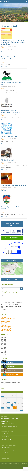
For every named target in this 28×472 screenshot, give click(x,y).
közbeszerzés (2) (5, 321)
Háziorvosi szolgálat (6, 447)
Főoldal (3, 24)
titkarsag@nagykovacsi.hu (10, 426)
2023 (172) (3, 342)
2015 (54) (3, 352)
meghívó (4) (4, 322)
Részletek (4, 52)
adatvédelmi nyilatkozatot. (15, 302)
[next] (22, 392)
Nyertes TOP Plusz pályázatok (12, 224)
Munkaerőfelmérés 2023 (9, 136)
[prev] (1, 392)
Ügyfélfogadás (5, 434)
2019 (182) (3, 347)
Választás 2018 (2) (6, 331)
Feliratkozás (5, 309)
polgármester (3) (6, 326)
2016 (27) (3, 351)
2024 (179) (3, 340)
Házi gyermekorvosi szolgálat (8, 450)
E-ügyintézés (12, 279)
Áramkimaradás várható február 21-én (13, 185)
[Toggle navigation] (26, 1)
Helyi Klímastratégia (12, 238)
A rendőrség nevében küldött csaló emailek (12, 208)
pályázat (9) (4, 325)
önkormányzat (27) (6, 324)
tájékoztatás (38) (5, 329)
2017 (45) (3, 350)
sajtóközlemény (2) (6, 328)
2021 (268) (3, 344)
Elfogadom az (12, 302)
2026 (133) (3, 337)
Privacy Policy (8, 306)
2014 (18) (3, 354)
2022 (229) (3, 343)
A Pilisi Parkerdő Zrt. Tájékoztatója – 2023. (13, 84)
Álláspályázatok (5, 436)
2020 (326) (3, 346)
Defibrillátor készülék (6, 439)
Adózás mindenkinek (7, 160)
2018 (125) (3, 348)
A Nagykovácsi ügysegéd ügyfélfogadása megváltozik (10, 111)
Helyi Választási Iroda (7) (8, 318)
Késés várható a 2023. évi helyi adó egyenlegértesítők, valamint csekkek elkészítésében (13, 42)
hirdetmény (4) (5, 320)
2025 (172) (3, 339)
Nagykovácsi (4, 1)
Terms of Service (17, 306)
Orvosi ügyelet (5, 453)
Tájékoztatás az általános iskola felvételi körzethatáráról (11, 58)
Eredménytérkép (12, 260)
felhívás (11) (4, 317)
